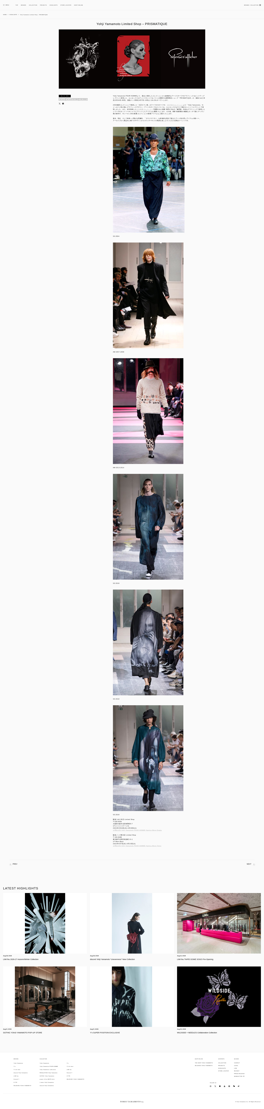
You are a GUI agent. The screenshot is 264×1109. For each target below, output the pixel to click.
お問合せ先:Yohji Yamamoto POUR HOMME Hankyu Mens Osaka (137, 830)
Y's (14, 1066)
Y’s (68, 1063)
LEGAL (236, 1065)
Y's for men (17, 1069)
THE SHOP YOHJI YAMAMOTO (204, 1062)
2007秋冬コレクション (175, 105)
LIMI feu (16, 1076)
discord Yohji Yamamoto (21, 1072)
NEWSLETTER (238, 1076)
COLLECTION (33, 5)
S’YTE (15, 1082)
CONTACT (237, 1062)
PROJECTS (43, 5)
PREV (15, 864)
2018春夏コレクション (144, 109)
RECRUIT (236, 1071)
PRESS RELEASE (239, 1073)
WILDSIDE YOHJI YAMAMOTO (22, 1085)
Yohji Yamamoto (62, 99)
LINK (235, 1068)
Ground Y (16, 1079)
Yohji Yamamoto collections (48, 1069)
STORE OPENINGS (83, 99)
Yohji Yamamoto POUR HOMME (72, 99)
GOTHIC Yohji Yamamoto (47, 1076)
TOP (16, 5)
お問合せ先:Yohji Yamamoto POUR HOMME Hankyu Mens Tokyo (137, 846)
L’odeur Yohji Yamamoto (47, 1082)
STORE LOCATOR (65, 5)
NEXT (249, 864)
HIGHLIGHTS (54, 5)
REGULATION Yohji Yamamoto (48, 1072)
